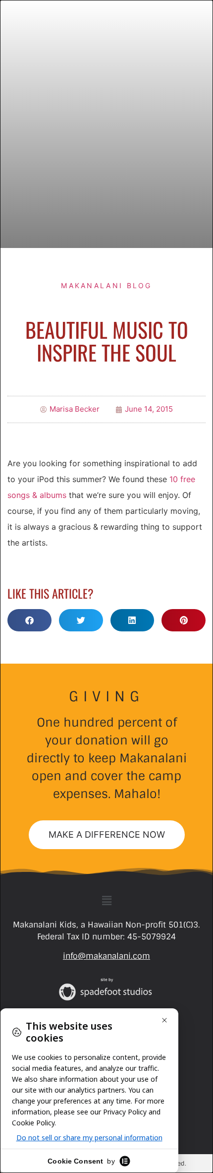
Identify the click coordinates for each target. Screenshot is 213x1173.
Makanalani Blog (106, 285)
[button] (29, 620)
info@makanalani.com (106, 956)
